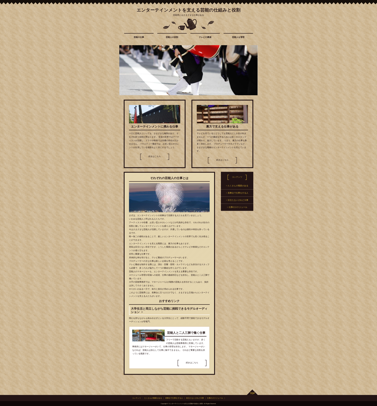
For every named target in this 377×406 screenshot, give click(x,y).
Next (254, 70)
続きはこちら (154, 156)
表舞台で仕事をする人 (238, 193)
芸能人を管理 (238, 37)
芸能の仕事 (139, 37)
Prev (123, 70)
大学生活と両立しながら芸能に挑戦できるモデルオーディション (169, 310)
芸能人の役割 (172, 37)
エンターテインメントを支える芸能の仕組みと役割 (188, 10)
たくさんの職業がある (238, 186)
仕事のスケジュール (238, 207)
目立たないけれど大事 (238, 200)
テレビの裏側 (205, 37)
